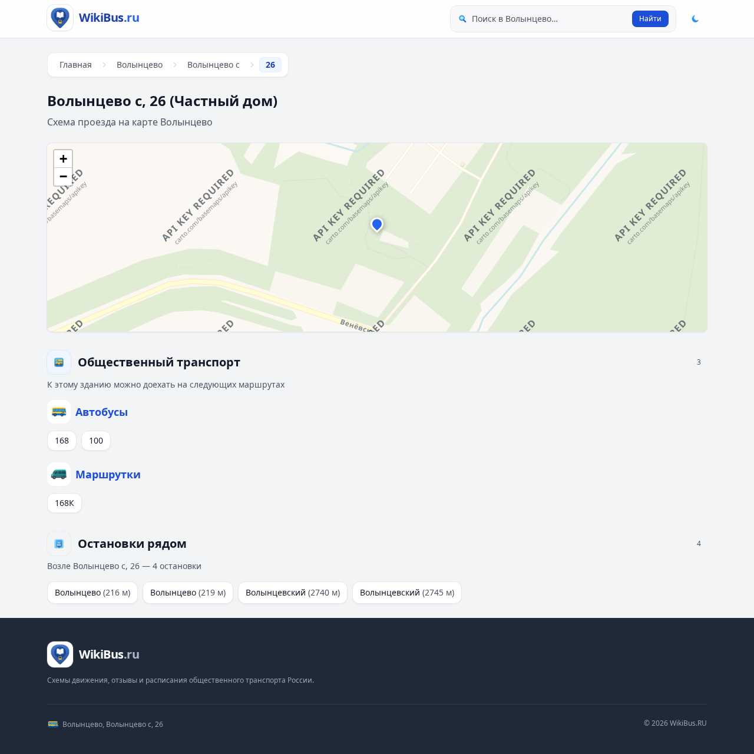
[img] (377, 237)
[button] (377, 226)
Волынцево (140, 64)
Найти (650, 19)
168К (64, 502)
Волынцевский (293, 592)
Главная (75, 64)
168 (62, 440)
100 (96, 440)
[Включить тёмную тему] (695, 19)
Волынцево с (213, 64)
